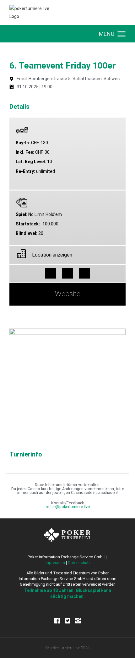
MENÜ (106, 33)
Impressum (55, 562)
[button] (50, 273)
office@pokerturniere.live (68, 506)
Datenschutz (79, 562)
